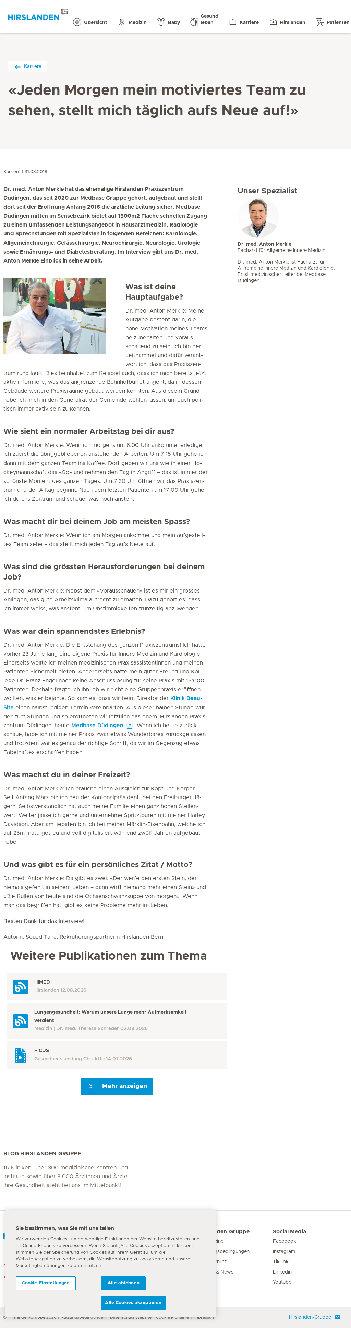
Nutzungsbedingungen (83, 1317)
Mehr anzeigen (123, 1086)
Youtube (282, 1282)
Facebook (284, 1241)
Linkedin (282, 1272)
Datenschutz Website (131, 1317)
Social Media (289, 1231)
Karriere (32, 66)
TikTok (281, 1261)
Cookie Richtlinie (172, 1317)
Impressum (204, 1317)
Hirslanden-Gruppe (224, 1231)
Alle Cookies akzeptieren (133, 1303)
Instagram (284, 1251)
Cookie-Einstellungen (46, 1283)
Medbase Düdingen (97, 725)
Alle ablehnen (124, 1283)
